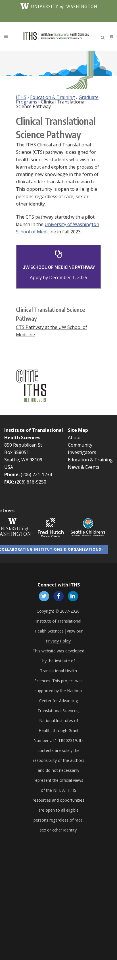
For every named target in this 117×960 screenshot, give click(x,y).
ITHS (21, 97)
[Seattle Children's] (88, 527)
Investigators (82, 452)
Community (80, 445)
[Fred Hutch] (51, 527)
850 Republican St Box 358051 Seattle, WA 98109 (23, 452)
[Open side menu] (110, 36)
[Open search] (103, 37)
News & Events (83, 467)
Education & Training (52, 97)
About (74, 437)
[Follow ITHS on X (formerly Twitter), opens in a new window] (44, 595)
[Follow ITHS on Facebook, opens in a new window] (58, 595)
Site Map (78, 430)
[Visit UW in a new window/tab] (58, 5)
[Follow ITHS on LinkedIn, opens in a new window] (73, 595)
